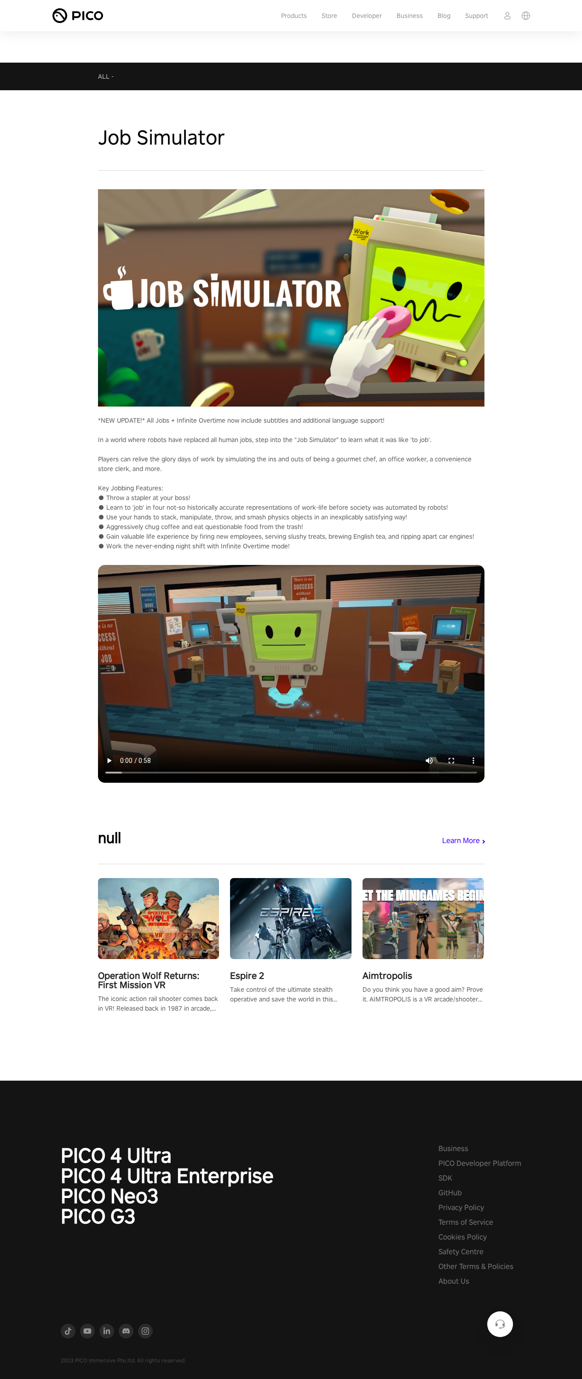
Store (329, 16)
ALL (103, 76)
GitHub (450, 1193)
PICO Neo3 (110, 1195)
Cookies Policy (462, 1237)
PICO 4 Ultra (116, 1155)
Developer (367, 16)
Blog (444, 16)
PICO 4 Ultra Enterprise (167, 1175)
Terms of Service (465, 1222)
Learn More (461, 840)
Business (410, 16)
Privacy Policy (461, 1207)
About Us (453, 1281)
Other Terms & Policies (475, 1266)
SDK (445, 1178)
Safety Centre (461, 1252)
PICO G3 (98, 1216)
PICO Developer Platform (479, 1163)
